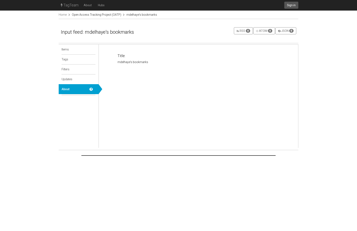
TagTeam (71, 5)
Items (65, 49)
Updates (67, 79)
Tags (65, 59)
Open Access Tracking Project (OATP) (96, 14)
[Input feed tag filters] (93, 69)
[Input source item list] (93, 49)
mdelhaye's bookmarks (141, 14)
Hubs (101, 5)
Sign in (291, 5)
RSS (244, 30)
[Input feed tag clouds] (93, 59)
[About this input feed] (93, 89)
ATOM (264, 30)
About (88, 5)
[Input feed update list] (93, 79)
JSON (286, 30)
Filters (65, 69)
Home (63, 14)
